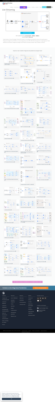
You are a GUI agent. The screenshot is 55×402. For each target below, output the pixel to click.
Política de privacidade (36, 330)
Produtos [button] (11, 7)
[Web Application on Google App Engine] (11, 152)
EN (29, 37)
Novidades (22, 300)
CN (32, 37)
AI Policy (30, 301)
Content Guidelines (44, 330)
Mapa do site (13, 316)
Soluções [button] (33, 7)
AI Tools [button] (22, 7)
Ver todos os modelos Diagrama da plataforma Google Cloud (27, 281)
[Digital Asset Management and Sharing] (44, 152)
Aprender (13, 306)
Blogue (12, 308)
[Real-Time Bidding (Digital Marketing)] (11, 180)
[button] (17, 7)
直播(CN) (37, 35)
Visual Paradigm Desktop (15, 0)
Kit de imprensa (23, 302)
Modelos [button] (37, 7)
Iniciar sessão (49, 7)
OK (11, 398)
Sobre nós (21, 298)
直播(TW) (33, 35)
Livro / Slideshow (14, 298)
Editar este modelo (27, 32)
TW (30, 37)
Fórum (12, 303)
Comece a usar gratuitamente (40, 287)
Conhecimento (14, 310)
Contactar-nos (22, 304)
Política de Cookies (15, 396)
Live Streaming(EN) (28, 35)
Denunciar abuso (31, 315)
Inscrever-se (44, 7)
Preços (40, 7)
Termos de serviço (24, 330)
